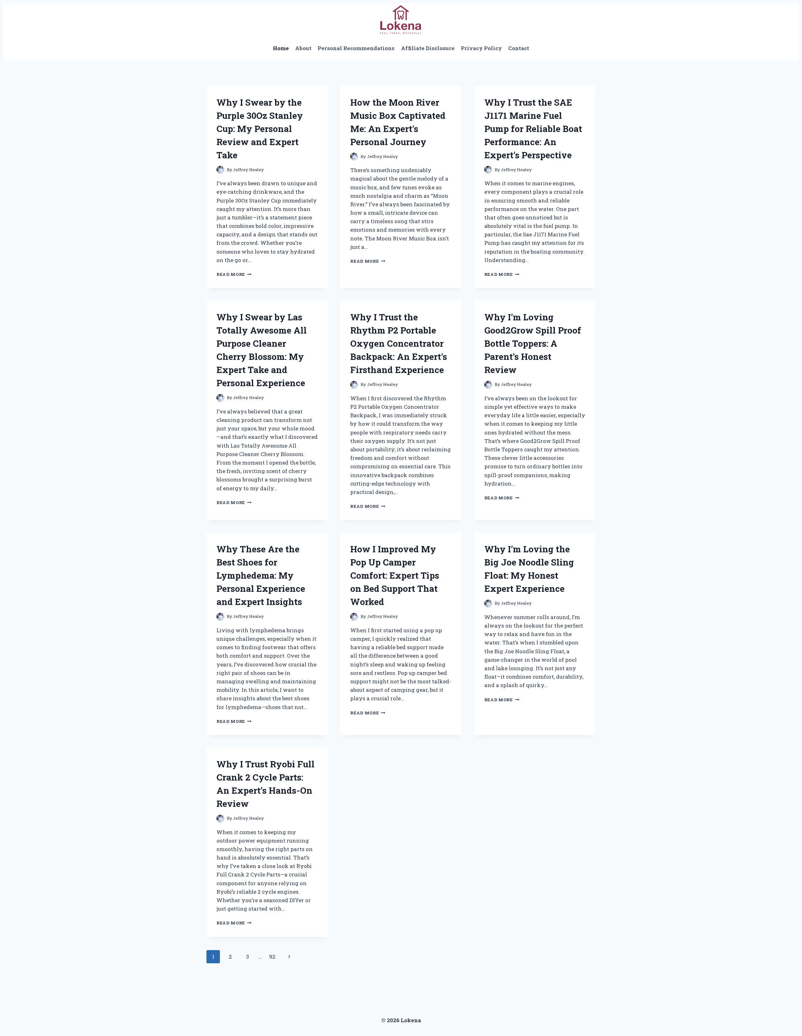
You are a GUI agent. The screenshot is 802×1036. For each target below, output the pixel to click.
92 (272, 956)
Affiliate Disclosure (428, 48)
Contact (518, 48)
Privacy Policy (481, 48)
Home (281, 48)
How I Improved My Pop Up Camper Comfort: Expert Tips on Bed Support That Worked (394, 575)
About (303, 48)
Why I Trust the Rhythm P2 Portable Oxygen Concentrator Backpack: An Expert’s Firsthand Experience (398, 343)
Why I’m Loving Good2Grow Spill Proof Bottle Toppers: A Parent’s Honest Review (532, 343)
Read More (234, 274)
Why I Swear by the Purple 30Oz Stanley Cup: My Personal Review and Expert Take (259, 129)
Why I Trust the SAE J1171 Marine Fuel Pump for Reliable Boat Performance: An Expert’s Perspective (533, 129)
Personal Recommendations (356, 48)
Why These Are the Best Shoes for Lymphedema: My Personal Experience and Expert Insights (260, 575)
